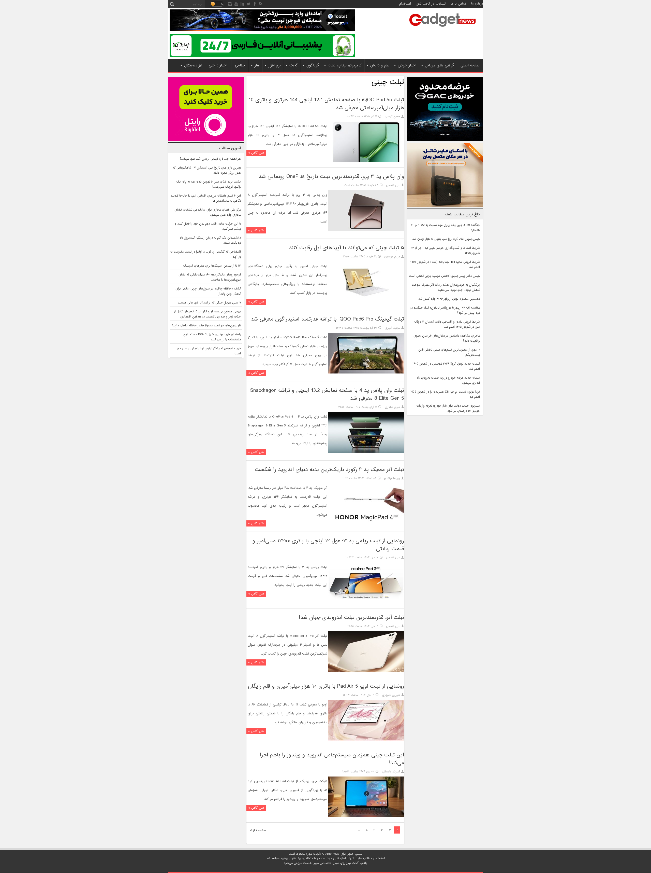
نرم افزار (274, 65)
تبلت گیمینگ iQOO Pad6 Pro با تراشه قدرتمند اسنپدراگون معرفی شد (327, 319)
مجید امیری (392, 328)
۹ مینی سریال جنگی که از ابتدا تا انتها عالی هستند (209, 302)
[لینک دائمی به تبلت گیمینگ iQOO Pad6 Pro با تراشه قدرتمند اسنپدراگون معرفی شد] (366, 372)
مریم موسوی (392, 256)
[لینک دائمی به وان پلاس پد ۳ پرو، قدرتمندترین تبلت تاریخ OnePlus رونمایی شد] (366, 230)
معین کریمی (392, 116)
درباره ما (477, 3)
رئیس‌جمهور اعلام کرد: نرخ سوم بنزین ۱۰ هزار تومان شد (446, 239)
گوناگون (312, 65)
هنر (257, 65)
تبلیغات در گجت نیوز (431, 3)
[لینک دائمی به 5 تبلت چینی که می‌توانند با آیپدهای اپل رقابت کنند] (366, 301)
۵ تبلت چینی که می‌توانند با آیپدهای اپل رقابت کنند (346, 248)
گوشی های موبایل (439, 65)
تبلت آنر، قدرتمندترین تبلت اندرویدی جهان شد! (351, 617)
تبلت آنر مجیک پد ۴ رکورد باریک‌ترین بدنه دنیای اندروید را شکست (329, 470)
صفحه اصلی (470, 65)
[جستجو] (172, 4)
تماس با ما (458, 3)
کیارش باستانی (391, 771)
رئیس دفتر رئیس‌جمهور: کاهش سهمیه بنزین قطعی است (444, 276)
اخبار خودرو (407, 65)
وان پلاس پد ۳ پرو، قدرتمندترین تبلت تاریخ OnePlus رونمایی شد (331, 177)
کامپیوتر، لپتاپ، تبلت (345, 65)
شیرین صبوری (391, 695)
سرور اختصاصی (329, 863)
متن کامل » (256, 152)
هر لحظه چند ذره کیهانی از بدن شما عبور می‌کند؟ (210, 159)
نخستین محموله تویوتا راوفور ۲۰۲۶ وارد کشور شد (449, 299)
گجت (293, 65)
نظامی (240, 65)
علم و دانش (379, 65)
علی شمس (393, 185)
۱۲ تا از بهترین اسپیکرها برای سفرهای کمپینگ (212, 266)
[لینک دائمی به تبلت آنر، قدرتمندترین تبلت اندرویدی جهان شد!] (366, 671)
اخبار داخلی (218, 65)
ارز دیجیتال (193, 65)
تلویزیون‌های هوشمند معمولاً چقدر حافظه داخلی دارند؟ (206, 325)
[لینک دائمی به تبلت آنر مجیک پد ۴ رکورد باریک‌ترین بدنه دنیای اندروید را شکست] (366, 523)
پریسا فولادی (392, 478)
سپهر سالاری (392, 407)
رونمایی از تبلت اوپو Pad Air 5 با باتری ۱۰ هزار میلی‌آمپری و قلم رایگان (326, 686)
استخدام (405, 3)
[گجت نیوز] (442, 28)
